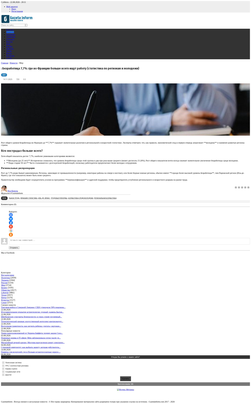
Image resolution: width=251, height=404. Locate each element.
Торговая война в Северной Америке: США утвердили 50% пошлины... (33, 307)
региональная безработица (105, 198)
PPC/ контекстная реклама (16, 366)
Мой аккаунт (12, 6)
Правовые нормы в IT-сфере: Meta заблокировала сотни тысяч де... (31, 338)
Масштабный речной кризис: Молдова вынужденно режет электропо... (33, 342)
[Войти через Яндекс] (11, 227)
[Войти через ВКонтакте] (11, 219)
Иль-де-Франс (44, 198)
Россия (4, 283)
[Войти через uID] (11, 215)
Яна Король (12, 191)
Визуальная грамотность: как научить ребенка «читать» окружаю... (31, 326)
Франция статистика (28, 198)
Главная (4, 63)
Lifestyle (4, 292)
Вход (14, 9)
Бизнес (4, 288)
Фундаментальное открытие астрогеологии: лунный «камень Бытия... (32, 312)
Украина (5, 280)
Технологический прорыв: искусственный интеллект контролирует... (32, 321)
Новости (14, 63)
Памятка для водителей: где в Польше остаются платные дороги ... (31, 352)
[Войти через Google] (11, 231)
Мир (4, 75)
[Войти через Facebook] (11, 223)
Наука (4, 297)
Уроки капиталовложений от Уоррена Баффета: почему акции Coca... (32, 333)
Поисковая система (13, 362)
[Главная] (17, 23)
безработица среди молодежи (80, 198)
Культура (5, 300)
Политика (5, 278)
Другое (8, 375)
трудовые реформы (59, 198)
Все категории (7, 275)
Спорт (4, 302)
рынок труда (14, 198)
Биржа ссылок (11, 369)
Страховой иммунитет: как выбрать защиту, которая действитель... (31, 347)
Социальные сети (12, 372)
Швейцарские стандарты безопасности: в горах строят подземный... (31, 317)
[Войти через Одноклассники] (11, 235)
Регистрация (17, 11)
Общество (5, 290)
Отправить (14, 248)
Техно (4, 295)
